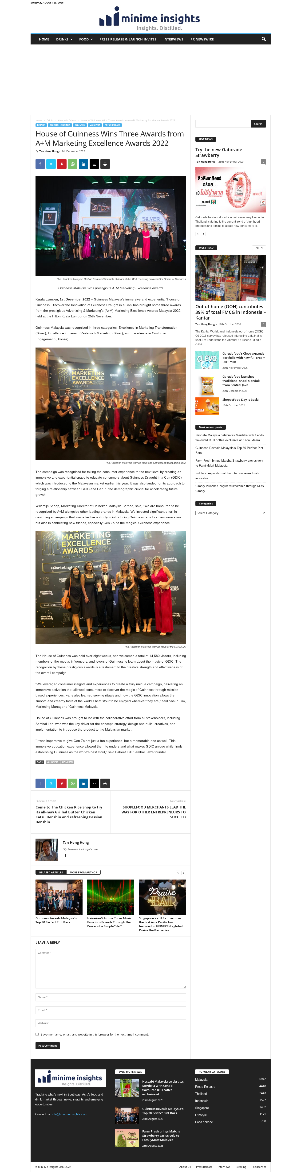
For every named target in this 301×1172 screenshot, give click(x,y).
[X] (51, 164)
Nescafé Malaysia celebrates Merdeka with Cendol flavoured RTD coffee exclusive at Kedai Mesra (229, 437)
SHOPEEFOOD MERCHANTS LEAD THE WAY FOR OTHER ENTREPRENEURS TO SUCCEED (154, 812)
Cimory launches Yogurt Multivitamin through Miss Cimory (229, 488)
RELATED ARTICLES (51, 872)
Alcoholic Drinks (67, 120)
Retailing (241, 1166)
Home (44, 39)
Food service (204, 1122)
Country (80, 125)
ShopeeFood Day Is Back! (240, 399)
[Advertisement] (151, 80)
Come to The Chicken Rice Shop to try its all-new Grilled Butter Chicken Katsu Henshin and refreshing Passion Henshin (69, 814)
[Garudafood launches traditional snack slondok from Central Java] (207, 386)
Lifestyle (201, 1115)
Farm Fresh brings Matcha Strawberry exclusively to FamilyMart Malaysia (229, 463)
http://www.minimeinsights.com (80, 849)
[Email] (94, 164)
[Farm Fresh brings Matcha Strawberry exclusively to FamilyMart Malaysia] (127, 1138)
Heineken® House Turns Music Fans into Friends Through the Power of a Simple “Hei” (109, 922)
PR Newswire (202, 39)
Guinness (52, 762)
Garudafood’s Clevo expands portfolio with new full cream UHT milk (243, 357)
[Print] (105, 164)
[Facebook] (40, 164)
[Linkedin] (83, 164)
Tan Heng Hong (49, 151)
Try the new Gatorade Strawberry (218, 152)
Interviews (173, 39)
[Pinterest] (62, 164)
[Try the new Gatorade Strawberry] (230, 189)
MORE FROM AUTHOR (83, 872)
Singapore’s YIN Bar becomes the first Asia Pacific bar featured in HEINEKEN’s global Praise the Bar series (161, 924)
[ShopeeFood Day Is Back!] (207, 406)
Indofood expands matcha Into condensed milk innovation (227, 476)
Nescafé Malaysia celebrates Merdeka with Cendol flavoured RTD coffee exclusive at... (163, 1087)
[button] (263, 39)
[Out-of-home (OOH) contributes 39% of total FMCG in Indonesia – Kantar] (230, 278)
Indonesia (201, 1101)
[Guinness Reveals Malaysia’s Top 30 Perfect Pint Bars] (59, 897)
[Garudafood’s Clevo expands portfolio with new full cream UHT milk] (207, 360)
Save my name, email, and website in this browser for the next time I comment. (94, 1034)
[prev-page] (178, 872)
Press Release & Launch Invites (127, 39)
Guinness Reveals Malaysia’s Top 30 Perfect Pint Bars (56, 920)
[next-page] (183, 872)
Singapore (202, 1108)
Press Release (112, 125)
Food (84, 39)
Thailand (201, 1094)
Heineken (67, 762)
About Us (185, 1166)
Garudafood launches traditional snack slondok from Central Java (241, 380)
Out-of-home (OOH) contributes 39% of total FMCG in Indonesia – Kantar (230, 312)
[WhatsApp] (72, 164)
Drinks (62, 39)
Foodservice (259, 1166)
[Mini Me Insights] (151, 19)
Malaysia (95, 125)
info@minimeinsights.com (69, 1114)
